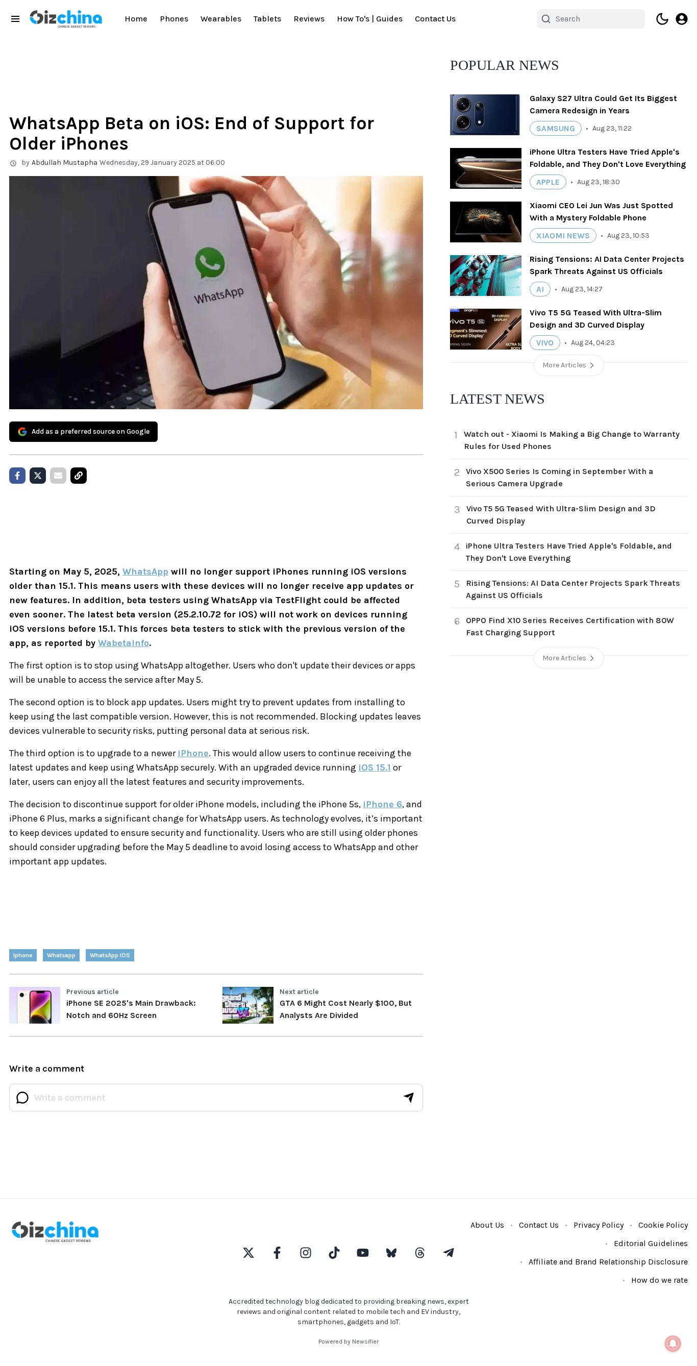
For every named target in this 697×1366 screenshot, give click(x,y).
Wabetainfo (123, 643)
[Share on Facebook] (17, 475)
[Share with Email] (58, 475)
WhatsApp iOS (110, 955)
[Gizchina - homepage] (66, 19)
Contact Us (435, 18)
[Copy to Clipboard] (78, 475)
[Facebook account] (277, 1253)
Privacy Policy (599, 1225)
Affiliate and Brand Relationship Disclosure (608, 1261)
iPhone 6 (382, 804)
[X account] (248, 1253)
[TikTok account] (334, 1253)
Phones (174, 18)
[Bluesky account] (391, 1253)
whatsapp (61, 955)
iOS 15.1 (374, 767)
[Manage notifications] (673, 1343)
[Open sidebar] (15, 19)
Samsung (555, 128)
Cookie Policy (663, 1225)
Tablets (267, 18)
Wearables (221, 18)
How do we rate (659, 1280)
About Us (487, 1225)
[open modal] (682, 19)
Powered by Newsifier (348, 1341)
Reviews (309, 18)
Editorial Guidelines (651, 1243)
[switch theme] (662, 19)
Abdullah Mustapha (64, 162)
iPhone (193, 753)
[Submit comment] (408, 1097)
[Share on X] (38, 475)
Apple (548, 182)
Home (136, 18)
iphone (23, 955)
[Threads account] (420, 1253)
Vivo (545, 342)
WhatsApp (145, 571)
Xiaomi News (563, 235)
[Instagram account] (306, 1253)
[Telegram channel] (448, 1253)
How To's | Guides (370, 18)
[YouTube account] (363, 1253)
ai (540, 289)
